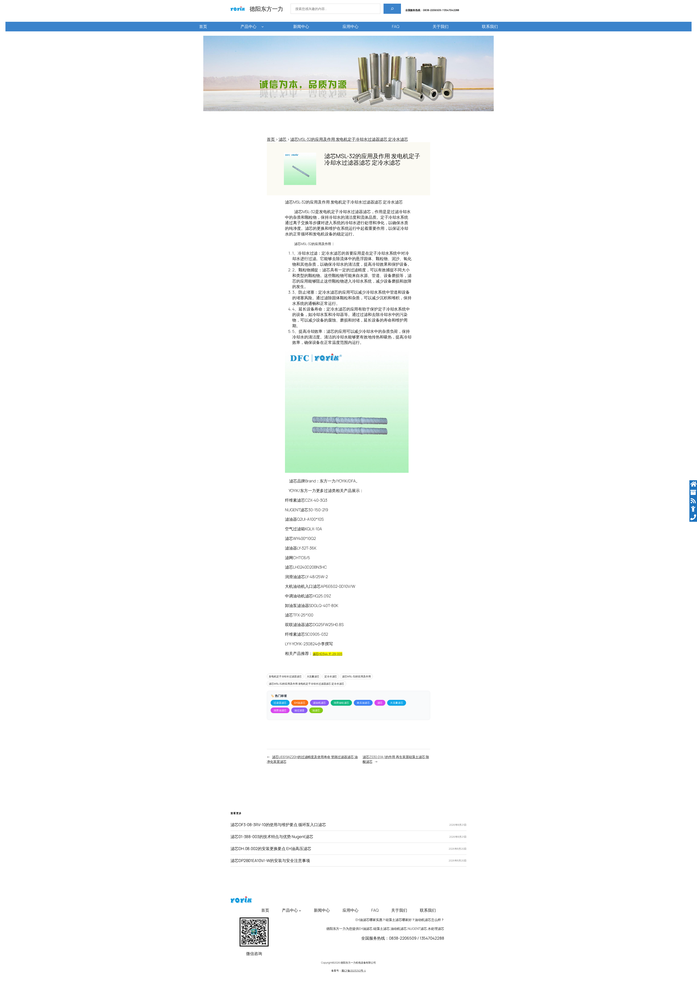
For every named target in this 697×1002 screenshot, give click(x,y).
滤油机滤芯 (319, 702)
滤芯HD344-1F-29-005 (327, 654)
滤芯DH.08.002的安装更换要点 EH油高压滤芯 (271, 848)
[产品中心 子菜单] (262, 26)
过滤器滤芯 (280, 702)
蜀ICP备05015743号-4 (353, 970)
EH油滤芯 (299, 702)
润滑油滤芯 (280, 710)
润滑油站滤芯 (341, 702)
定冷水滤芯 (330, 676)
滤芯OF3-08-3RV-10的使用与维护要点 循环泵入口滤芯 (278, 824)
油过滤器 (299, 710)
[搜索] (392, 9)
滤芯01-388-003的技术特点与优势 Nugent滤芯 (272, 836)
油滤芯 (316, 710)
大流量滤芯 (313, 676)
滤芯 (380, 702)
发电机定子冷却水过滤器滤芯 (285, 676)
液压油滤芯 (363, 702)
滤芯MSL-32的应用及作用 (356, 676)
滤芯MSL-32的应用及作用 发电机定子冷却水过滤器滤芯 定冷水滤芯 (306, 683)
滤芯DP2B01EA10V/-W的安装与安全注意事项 (270, 860)
